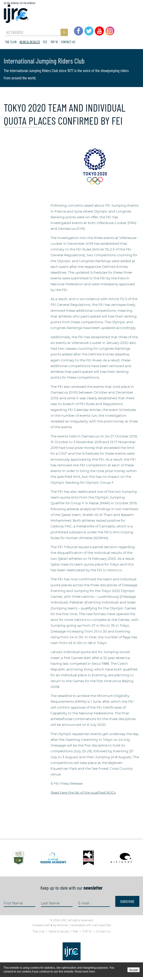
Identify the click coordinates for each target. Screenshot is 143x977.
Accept (133, 969)
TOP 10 (54, 42)
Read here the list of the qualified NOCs (83, 793)
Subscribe (127, 901)
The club (11, 42)
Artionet (62, 925)
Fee (45, 42)
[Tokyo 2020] (95, 166)
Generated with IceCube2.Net (90, 925)
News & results (30, 42)
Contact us (68, 42)
